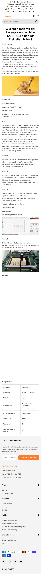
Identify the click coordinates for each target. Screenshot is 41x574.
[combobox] (20, 21)
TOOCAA (11, 569)
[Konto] (34, 16)
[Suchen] (36, 21)
